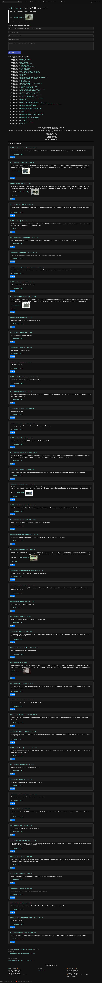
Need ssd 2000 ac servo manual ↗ (28, 66)
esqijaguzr (21, 601)
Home (26, 2)
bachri (20, 888)
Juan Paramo (22, 519)
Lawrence (21, 700)
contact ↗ (22, 123)
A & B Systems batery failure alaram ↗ (29, 78)
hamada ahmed (23, 148)
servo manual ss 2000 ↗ (26, 68)
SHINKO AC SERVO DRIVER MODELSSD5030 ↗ (31, 113)
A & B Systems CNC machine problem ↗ (29, 119)
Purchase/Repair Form (43, 2)
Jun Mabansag (22, 452)
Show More (14, 175)
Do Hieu (21, 438)
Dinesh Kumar (22, 731)
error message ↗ (24, 62)
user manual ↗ (23, 99)
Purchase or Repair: (19, 17)
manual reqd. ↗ (23, 74)
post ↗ (21, 125)
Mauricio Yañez (23, 714)
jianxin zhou (22, 423)
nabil (20, 662)
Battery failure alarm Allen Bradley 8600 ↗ (30, 71)
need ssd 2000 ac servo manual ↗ (28, 93)
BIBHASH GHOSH (23, 534)
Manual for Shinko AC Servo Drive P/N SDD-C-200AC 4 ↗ (33, 77)
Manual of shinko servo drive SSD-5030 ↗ (30, 72)
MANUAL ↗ (23, 111)
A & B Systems (15, 8)
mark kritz (21, 282)
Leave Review (61, 2)
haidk (20, 362)
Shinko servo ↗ (23, 120)
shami (20, 825)
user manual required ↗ (25, 59)
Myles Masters (22, 549)
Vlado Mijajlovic (23, 748)
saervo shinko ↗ (24, 80)
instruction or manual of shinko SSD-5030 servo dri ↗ (32, 89)
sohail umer (22, 585)
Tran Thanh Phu (23, 794)
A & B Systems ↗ (24, 107)
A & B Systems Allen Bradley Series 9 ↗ (29, 86)
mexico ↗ (22, 75)
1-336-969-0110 (96, 2)
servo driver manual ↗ (25, 69)
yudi (20, 903)
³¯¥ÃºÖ (20, 332)
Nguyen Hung (22, 932)
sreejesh (21, 873)
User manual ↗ (23, 57)
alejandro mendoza (24, 221)
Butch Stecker (22, 296)
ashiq (20, 616)
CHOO (20, 779)
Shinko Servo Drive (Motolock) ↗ (28, 96)
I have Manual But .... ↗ (25, 65)
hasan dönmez (22, 252)
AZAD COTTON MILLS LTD (25, 918)
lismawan (21, 317)
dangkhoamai (22, 505)
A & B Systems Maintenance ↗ (27, 122)
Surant (20, 683)
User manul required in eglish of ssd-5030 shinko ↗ (32, 98)
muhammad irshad (23, 647)
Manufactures (33, 2)
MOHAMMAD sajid (23, 377)
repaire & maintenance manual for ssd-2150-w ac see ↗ (33, 102)
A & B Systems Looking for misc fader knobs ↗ (31, 108)
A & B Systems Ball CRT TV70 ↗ (27, 116)
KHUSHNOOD (22, 840)
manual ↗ (22, 60)
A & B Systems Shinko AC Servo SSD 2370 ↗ (31, 95)
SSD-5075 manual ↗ (25, 81)
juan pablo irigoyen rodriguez (26, 267)
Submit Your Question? (14, 52)
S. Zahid (21, 391)
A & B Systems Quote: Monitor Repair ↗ (29, 117)
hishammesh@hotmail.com (26, 570)
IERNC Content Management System (23, 949)
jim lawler (21, 162)
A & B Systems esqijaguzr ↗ (26, 63)
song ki (21, 204)
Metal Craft (21, 484)
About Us (53, 2)
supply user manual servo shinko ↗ (28, 110)
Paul (20, 183)
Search (19, 2)
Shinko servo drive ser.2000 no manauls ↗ (30, 92)
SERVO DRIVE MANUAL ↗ (26, 87)
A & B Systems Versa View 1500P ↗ (28, 105)
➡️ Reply (12, 157)
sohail (20, 856)
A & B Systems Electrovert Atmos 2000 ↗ (30, 101)
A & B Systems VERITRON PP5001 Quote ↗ (30, 90)
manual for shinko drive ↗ (26, 84)
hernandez (21, 408)
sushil (20, 347)
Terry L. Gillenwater (24, 237)
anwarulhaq (22, 469)
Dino (20, 631)
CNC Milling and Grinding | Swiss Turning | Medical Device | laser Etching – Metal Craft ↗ (41, 104)
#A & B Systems (13, 148)
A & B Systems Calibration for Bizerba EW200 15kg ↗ (32, 114)
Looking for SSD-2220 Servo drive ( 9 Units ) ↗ (31, 83)
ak (19, 809)
